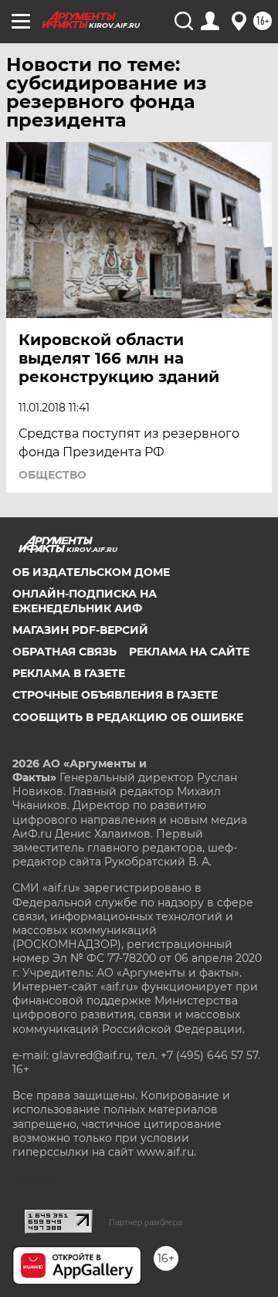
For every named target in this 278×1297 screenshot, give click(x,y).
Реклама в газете (68, 673)
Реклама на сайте (189, 652)
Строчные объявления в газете (115, 695)
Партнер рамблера (145, 1222)
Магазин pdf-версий (80, 630)
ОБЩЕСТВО (52, 474)
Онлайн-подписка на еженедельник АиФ (84, 601)
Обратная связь (64, 652)
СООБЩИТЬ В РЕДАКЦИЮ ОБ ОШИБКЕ (127, 717)
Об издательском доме (91, 572)
